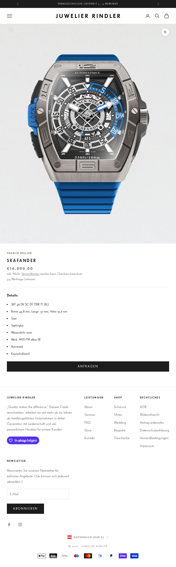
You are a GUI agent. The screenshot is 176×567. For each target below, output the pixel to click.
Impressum (147, 446)
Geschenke (122, 438)
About (88, 407)
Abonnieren (25, 508)
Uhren (118, 414)
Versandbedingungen (154, 438)
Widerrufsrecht (149, 414)
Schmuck (120, 407)
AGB (143, 407)
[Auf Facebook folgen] (9, 524)
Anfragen (88, 366)
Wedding (120, 422)
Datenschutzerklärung (154, 430)
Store (87, 430)
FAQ (87, 422)
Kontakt (89, 438)
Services (89, 414)
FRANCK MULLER (19, 253)
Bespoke (120, 430)
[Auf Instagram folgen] (20, 524)
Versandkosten (30, 274)
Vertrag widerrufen (152, 422)
